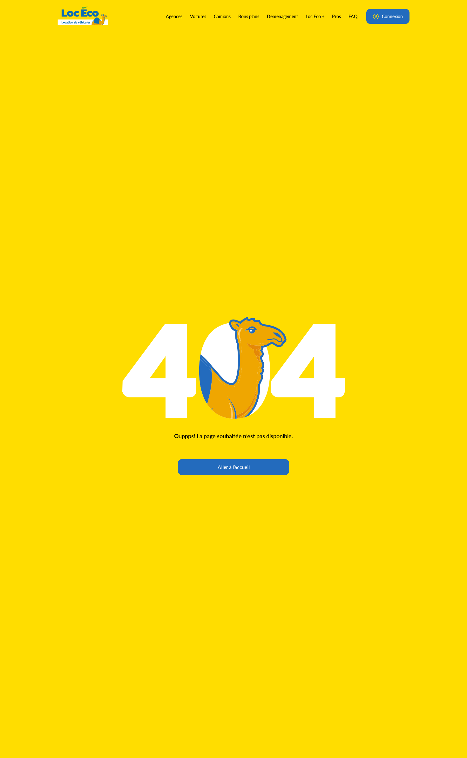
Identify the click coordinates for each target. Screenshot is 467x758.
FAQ (353, 16)
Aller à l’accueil (234, 467)
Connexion (392, 16)
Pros (336, 16)
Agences (174, 16)
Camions (222, 16)
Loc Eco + (315, 16)
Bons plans (248, 16)
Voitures (198, 16)
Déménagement (282, 16)
